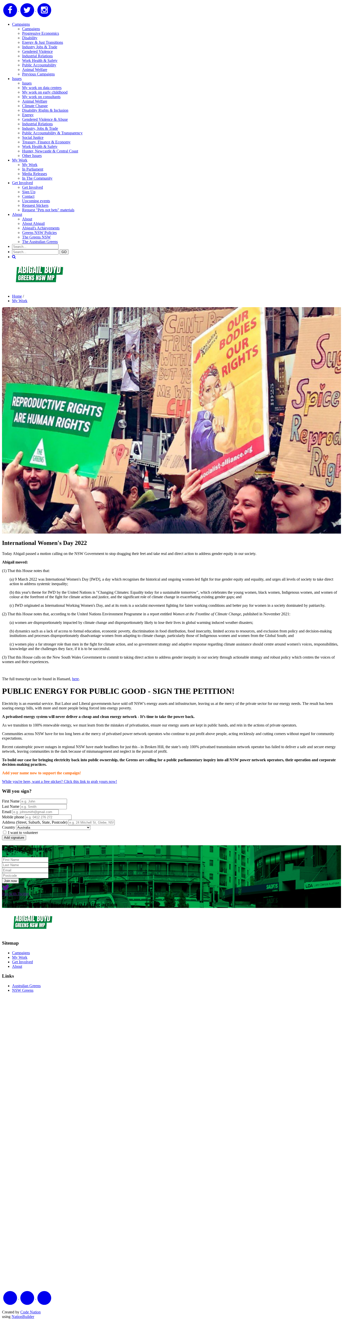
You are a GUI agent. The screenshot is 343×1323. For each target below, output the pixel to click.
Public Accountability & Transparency (52, 133)
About (17, 214)
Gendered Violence (37, 51)
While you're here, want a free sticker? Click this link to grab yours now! (59, 781)
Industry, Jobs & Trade (40, 128)
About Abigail (33, 223)
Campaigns (21, 24)
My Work (19, 160)
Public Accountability (39, 65)
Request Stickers (35, 205)
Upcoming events (36, 201)
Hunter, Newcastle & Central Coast (50, 151)
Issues (17, 78)
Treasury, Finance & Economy (46, 142)
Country (8, 827)
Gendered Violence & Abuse (45, 119)
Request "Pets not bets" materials (48, 210)
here (75, 679)
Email (6, 812)
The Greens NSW (36, 237)
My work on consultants (41, 97)
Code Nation (30, 1312)
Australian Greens (26, 986)
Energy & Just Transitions (42, 42)
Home (17, 296)
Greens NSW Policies (39, 232)
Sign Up (28, 192)
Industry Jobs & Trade (39, 47)
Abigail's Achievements (41, 228)
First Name (11, 801)
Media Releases (34, 174)
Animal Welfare (34, 69)
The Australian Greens (40, 241)
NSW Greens (22, 990)
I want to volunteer (22, 832)
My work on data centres (42, 88)
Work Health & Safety (40, 60)
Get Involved (22, 183)
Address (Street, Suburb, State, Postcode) (34, 822)
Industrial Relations (37, 56)
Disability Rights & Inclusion (45, 110)
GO (64, 252)
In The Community (37, 178)
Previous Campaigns (38, 74)
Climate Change (35, 106)
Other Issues (32, 155)
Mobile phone (13, 817)
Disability (29, 38)
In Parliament (32, 169)
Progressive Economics (40, 33)
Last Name (10, 806)
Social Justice (32, 137)
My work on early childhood (45, 92)
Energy (28, 115)
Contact (28, 196)
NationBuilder (23, 1316)
